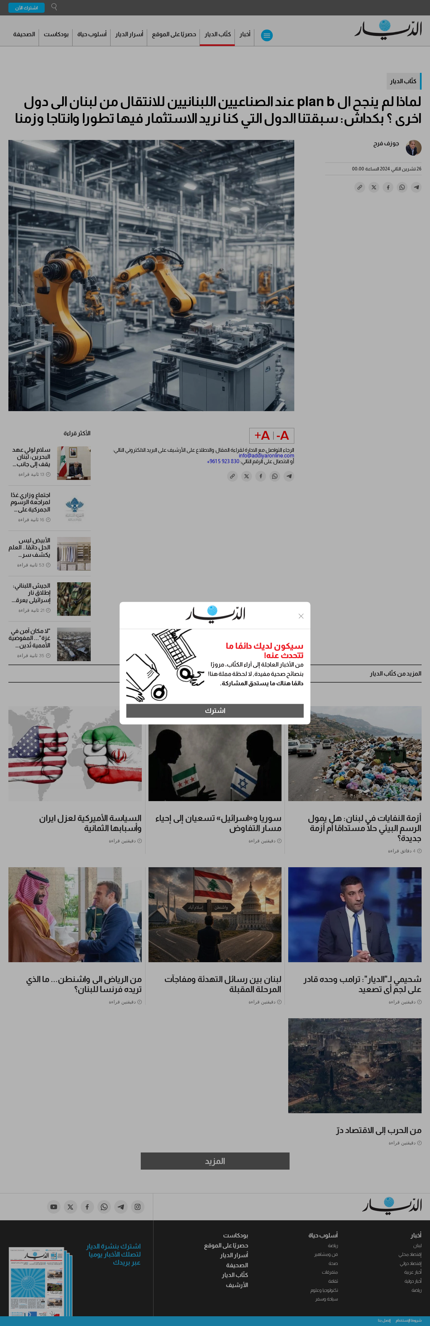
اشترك (215, 711)
